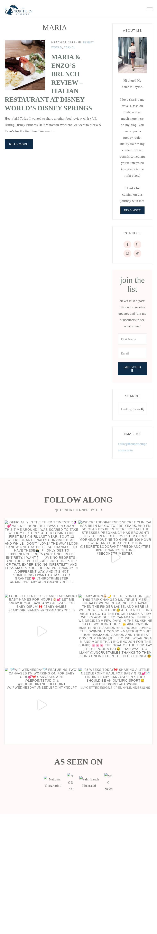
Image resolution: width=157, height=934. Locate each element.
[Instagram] (127, 253)
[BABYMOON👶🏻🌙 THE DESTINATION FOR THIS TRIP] (115, 631)
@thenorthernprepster (78, 510)
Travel (69, 47)
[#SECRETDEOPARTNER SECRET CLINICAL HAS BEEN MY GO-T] (115, 557)
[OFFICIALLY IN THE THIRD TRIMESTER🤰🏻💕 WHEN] (41, 557)
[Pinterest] (137, 244)
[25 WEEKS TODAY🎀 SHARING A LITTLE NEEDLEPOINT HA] (115, 705)
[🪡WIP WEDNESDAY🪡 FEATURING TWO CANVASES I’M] (41, 705)
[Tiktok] (137, 253)
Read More (18, 144)
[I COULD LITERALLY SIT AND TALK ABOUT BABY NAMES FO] (41, 631)
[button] (149, 7)
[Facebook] (127, 244)
